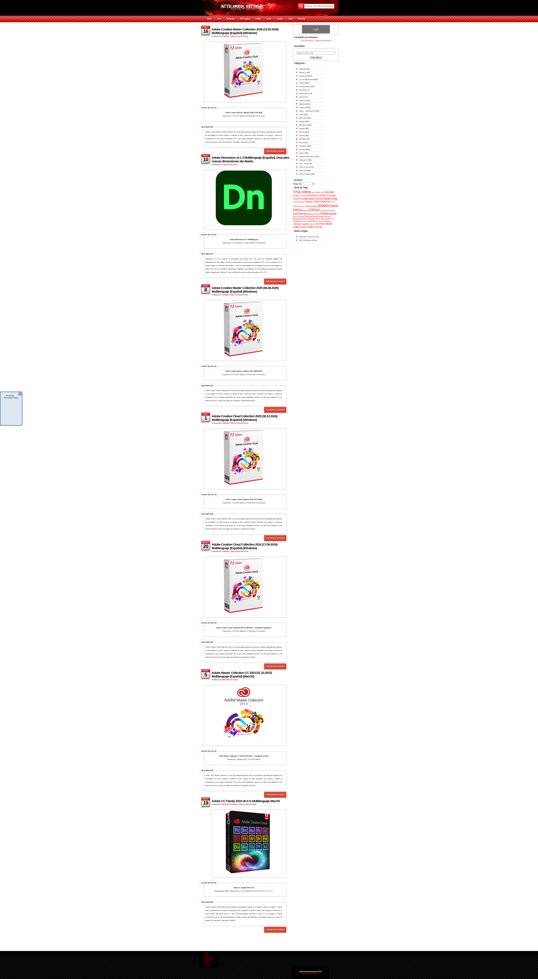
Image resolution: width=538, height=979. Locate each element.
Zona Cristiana (304, 174)
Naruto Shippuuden (310, 219)
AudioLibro (303, 76)
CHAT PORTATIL (307, 41)
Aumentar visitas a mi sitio (309, 237)
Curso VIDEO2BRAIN (308, 206)
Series (301, 153)
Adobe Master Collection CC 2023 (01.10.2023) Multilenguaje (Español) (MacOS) (242, 674)
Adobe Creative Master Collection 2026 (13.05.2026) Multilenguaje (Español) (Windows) (245, 31)
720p (297, 192)
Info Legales (245, 19)
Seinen (305, 221)
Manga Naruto (313, 214)
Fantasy (331, 211)
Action (296, 195)
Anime (301, 73)
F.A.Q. (269, 19)
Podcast (302, 143)
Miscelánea (303, 125)
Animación (303, 196)
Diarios (302, 83)
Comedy (331, 195)
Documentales (304, 87)
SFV (271, 891)
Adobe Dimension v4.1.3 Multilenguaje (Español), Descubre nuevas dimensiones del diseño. (250, 159)
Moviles (302, 129)
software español (300, 224)
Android (302, 69)
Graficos (302, 101)
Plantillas (302, 139)
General (302, 97)
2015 (318, 192)
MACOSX (226, 680)
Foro (219, 19)
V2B (316, 224)
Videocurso (300, 226)
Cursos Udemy (298, 202)
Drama (306, 210)
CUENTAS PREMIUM (323, 41)
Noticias (302, 136)
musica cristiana (299, 217)
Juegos (280, 19)
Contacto (301, 19)
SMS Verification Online (308, 240)
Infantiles (302, 104)
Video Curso (314, 226)
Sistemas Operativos (307, 157)
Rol (332, 219)
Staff (290, 19)
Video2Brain (325, 223)
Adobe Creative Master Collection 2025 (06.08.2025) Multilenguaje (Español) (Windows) (245, 289)
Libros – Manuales (306, 111)
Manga (301, 122)
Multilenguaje (328, 213)
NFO (267, 891)
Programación (325, 219)
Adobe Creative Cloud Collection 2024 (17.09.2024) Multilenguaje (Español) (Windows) (244, 546)
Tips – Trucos (304, 164)
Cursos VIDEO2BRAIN (317, 201)
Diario (324, 205)
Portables (302, 146)
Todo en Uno (235, 36)
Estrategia (324, 211)
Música (302, 132)
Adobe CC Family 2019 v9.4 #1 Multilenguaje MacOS (246, 801)
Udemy (311, 224)
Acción (329, 192)
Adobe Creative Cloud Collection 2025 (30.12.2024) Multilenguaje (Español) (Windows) (244, 418)
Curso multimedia (303, 198)
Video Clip (303, 171)
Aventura (312, 195)
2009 (313, 193)
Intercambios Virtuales (310, 974)
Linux (301, 115)
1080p (306, 192)
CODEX (322, 195)
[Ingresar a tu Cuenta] (316, 33)
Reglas (258, 19)
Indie (296, 213)
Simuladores (320, 221)
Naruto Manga (318, 217)
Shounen (311, 221)
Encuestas (303, 90)
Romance (297, 221)
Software (225, 36)
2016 (322, 193)
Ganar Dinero (304, 94)
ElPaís (314, 210)
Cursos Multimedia (306, 80)
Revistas (302, 150)
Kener (246, 36)
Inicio (209, 19)
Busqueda (230, 19)
